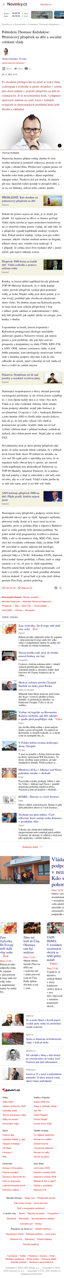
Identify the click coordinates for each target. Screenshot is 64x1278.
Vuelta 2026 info (42, 1102)
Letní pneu (50, 1234)
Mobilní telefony (43, 1229)
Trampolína (52, 1213)
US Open (6, 1148)
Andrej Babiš (40, 606)
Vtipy (20, 801)
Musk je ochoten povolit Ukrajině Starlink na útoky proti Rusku (37, 684)
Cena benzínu (41, 1203)
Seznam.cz (45, 4)
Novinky (23, 58)
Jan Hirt (37, 1110)
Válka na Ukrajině (26, 690)
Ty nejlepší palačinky (44, 1135)
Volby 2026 (7, 1102)
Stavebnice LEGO (14, 1234)
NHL (4, 1156)
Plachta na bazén (36, 1213)
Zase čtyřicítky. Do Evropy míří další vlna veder (39, 627)
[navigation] (3, 4)
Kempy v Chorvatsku (12, 1168)
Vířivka (38, 1223)
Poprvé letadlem (10, 1172)
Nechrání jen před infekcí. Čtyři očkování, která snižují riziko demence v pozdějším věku (40, 818)
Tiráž (51, 1256)
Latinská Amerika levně (13, 1185)
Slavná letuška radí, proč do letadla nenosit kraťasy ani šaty (38, 654)
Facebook (12, 1256)
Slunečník (11, 1218)
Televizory (29, 1239)
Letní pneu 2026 (42, 1168)
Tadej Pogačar (41, 1115)
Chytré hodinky (44, 1239)
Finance (5, 205)
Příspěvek (7, 606)
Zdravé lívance (41, 1143)
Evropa (21, 750)
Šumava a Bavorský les (13, 1176)
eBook (8, 68)
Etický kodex (33, 1259)
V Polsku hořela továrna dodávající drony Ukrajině (38, 744)
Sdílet (20, 68)
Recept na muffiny (43, 1139)
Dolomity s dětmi (10, 1190)
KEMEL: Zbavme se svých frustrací (38, 796)
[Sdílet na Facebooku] (55, 587)
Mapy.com (30, 1198)
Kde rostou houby (22, 1203)
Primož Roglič (40, 1119)
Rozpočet (30, 610)
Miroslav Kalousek (11, 601)
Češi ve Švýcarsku (11, 1181)
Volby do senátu (10, 1119)
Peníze (18, 610)
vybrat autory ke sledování (13, 63)
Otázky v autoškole (43, 1185)
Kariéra (43, 1256)
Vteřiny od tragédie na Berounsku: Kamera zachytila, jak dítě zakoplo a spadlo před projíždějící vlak (37, 715)
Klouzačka (24, 1218)
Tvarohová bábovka (43, 1148)
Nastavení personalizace (41, 1262)
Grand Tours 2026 (43, 1123)
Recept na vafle (41, 1152)
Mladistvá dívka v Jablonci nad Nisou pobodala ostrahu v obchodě (39, 771)
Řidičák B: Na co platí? (45, 1181)
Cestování (22, 660)
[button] (32, 132)
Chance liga (8, 1135)
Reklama (33, 1256)
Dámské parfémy (34, 1234)
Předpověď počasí (46, 1198)
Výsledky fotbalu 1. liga (13, 1139)
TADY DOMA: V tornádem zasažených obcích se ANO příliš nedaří (54, 948)
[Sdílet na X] (60, 587)
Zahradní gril (26, 1223)
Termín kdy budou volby (14, 1115)
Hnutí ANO (7, 610)
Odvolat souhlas (19, 1262)
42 (30, 68)
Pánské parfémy (31, 1244)
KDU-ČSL (26, 606)
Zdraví (21, 825)
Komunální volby (10, 1123)
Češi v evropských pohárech (31, 1208)
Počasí (21, 633)
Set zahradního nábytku (43, 1218)
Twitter (23, 1256)
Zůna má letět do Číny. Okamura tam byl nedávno (31, 944)
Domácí (5, 272)
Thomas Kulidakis (10, 58)
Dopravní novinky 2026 (45, 1176)
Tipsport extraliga (10, 1143)
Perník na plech (41, 1156)
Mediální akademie (15, 1259)
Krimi (20, 723)
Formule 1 (7, 1152)
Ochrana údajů (48, 1259)
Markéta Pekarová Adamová (37, 601)
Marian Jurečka (31, 597)
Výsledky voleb (9, 1110)
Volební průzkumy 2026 (14, 1106)
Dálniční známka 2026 (45, 1172)
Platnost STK (40, 1190)
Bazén (22, 1213)
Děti (17, 606)
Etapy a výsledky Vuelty (45, 1106)
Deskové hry (16, 1239)
